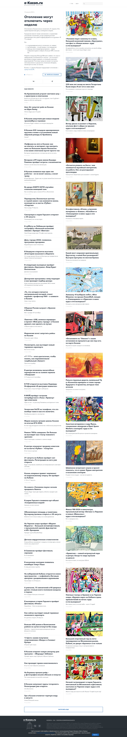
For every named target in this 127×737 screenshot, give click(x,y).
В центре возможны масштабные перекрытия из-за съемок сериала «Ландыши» (39, 372)
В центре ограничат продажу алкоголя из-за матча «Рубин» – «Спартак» (41, 447)
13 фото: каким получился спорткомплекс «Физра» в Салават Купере (39, 640)
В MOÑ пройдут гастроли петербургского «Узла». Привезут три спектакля (39, 397)
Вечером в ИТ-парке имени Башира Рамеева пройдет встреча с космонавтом (42, 161)
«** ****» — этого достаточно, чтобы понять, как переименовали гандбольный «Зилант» (40, 358)
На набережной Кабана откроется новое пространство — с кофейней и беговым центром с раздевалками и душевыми (42, 576)
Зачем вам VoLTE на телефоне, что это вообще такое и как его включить (41, 410)
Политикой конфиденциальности (46, 733)
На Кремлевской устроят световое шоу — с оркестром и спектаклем (42, 95)
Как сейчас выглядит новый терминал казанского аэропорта (41, 614)
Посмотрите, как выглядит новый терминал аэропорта (39, 346)
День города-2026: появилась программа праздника (37, 241)
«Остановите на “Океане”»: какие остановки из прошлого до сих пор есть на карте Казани (83, 340)
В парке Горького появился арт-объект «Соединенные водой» (41, 501)
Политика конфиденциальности (65, 720)
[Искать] (84, 3)
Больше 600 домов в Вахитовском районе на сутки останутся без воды (40, 625)
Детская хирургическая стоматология (41, 539)
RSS (54, 720)
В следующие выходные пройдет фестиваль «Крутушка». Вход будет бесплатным (40, 267)
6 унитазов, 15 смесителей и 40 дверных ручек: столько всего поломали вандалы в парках (42, 590)
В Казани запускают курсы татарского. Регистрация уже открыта (41, 685)
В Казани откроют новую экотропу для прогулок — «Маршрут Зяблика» (41, 653)
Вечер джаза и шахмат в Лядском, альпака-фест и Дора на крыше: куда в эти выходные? (81, 126)
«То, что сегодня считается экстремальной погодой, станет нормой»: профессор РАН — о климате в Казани (41, 295)
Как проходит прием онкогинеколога (41, 663)
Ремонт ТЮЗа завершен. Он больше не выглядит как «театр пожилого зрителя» (40, 434)
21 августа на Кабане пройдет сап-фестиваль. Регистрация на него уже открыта (40, 460)
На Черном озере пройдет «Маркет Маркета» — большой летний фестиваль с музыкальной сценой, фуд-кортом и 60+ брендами (42, 526)
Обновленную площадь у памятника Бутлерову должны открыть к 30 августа (42, 513)
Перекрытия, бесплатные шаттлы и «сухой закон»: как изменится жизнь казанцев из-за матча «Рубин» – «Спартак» (41, 202)
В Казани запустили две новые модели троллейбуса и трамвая (41, 120)
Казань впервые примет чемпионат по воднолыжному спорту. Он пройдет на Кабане (41, 475)
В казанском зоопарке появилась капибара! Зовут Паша (39, 563)
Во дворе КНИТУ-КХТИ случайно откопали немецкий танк (39, 188)
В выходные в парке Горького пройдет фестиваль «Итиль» (41, 602)
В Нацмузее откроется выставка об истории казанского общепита (39, 252)
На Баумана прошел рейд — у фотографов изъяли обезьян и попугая (42, 673)
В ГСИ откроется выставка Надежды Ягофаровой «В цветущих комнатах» (40, 385)
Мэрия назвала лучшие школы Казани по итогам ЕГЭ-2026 (41, 422)
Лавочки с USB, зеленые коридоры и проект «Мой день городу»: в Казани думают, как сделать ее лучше (41, 321)
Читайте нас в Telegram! (53, 74)
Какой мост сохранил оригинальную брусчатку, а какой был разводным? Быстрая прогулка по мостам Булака (82, 255)
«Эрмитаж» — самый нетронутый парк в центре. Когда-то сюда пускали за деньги (83, 555)
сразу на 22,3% (29, 69)
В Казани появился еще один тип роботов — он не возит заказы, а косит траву (41, 173)
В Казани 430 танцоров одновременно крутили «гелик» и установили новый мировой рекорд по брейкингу (41, 132)
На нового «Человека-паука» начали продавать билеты (40, 488)
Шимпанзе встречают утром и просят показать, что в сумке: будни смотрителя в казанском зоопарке (84, 470)
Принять (95, 734)
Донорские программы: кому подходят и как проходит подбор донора (42, 280)
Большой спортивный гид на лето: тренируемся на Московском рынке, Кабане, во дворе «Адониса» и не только (84, 641)
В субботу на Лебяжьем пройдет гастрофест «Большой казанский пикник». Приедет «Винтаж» (39, 228)
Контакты (49, 720)
